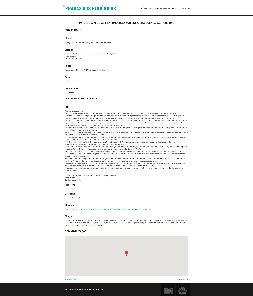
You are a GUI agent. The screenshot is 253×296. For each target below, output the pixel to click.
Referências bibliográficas (132, 209)
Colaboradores (184, 8)
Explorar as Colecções (162, 8)
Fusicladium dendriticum (98, 209)
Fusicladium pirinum (114, 209)
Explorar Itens (146, 8)
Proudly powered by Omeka (168, 289)
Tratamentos (146, 209)
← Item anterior (70, 279)
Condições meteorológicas (78, 209)
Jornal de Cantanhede (73, 198)
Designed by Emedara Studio (183, 289)
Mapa (174, 8)
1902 (66, 209)
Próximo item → (182, 279)
